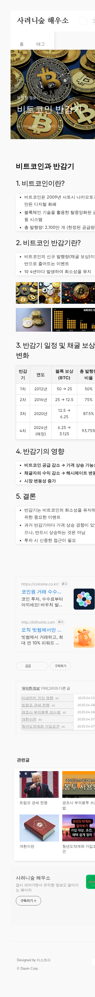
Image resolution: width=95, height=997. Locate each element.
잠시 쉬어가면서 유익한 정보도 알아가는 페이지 (47, 887)
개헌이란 (29, 719)
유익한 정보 (31, 688)
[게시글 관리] (42, 666)
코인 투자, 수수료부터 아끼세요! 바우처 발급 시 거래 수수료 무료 (42, 602)
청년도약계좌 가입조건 (41, 726)
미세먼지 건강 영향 (37, 698)
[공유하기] (35, 666)
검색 (83, 21)
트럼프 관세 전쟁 (36, 705)
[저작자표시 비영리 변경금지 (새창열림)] (78, 666)
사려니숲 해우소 (42, 21)
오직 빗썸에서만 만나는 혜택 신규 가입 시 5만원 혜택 (41, 630)
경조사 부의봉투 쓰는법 (41, 712)
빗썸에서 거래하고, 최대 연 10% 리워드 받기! (42, 640)
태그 (40, 44)
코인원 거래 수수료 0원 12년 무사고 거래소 (41, 592)
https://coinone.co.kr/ (40, 584)
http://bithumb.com (38, 622)
